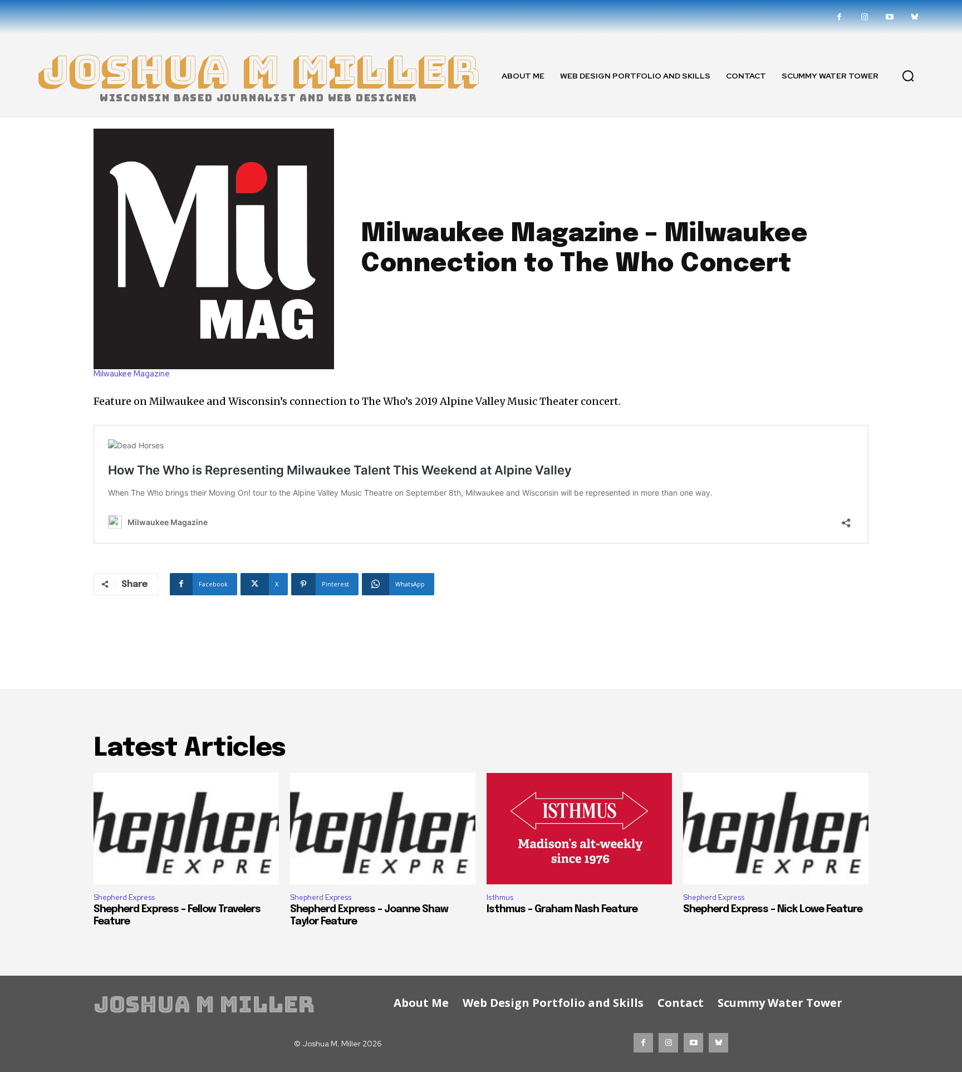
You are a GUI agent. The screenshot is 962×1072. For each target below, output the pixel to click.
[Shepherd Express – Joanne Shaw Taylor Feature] (382, 828)
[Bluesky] (914, 17)
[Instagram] (864, 17)
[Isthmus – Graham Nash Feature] (579, 828)
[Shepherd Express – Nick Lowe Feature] (775, 828)
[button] (908, 76)
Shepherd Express (124, 897)
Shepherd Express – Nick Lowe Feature (772, 909)
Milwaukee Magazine (132, 374)
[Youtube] (889, 17)
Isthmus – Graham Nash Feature (562, 909)
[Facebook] (839, 17)
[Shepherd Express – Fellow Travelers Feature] (186, 828)
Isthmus (500, 897)
